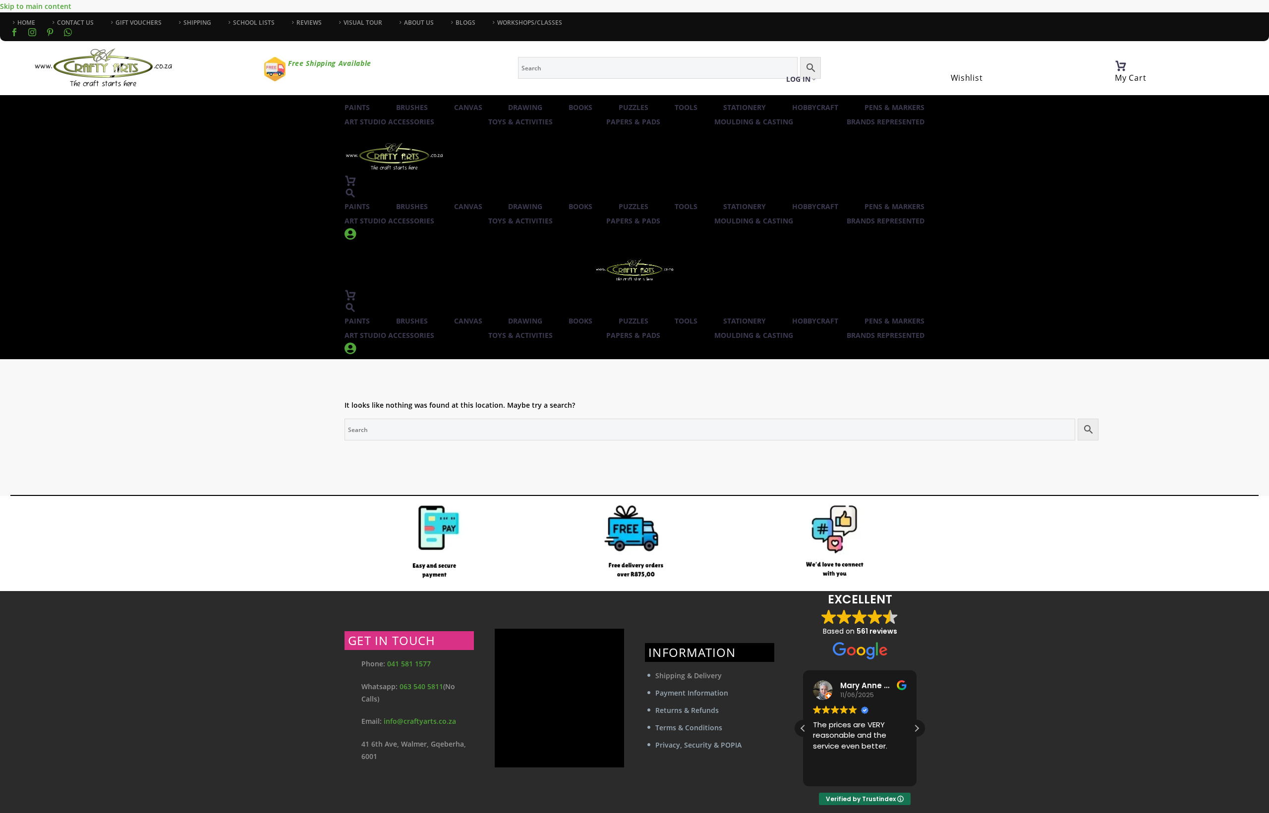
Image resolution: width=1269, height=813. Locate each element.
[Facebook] (14, 32)
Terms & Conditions (688, 727)
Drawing (525, 107)
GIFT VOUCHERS (138, 22)
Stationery (744, 107)
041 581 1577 (409, 663)
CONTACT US (75, 22)
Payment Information (691, 693)
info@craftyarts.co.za (420, 721)
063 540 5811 (421, 686)
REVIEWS (309, 22)
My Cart (1130, 77)
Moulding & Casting (753, 121)
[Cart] (1121, 66)
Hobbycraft (815, 107)
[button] (350, 193)
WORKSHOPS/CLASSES (529, 22)
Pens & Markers (894, 107)
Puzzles (633, 107)
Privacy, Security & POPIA (698, 745)
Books (580, 107)
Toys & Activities (520, 121)
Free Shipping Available (329, 63)
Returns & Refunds (687, 710)
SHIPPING (197, 22)
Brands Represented (885, 121)
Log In (798, 79)
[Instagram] (32, 32)
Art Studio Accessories (389, 121)
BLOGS (465, 22)
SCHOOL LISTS (254, 22)
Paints (357, 107)
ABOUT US (419, 22)
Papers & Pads (633, 121)
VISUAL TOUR (363, 22)
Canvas (468, 107)
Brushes (412, 107)
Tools (686, 107)
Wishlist (967, 77)
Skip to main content (35, 6)
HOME (26, 22)
